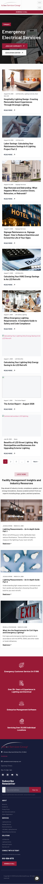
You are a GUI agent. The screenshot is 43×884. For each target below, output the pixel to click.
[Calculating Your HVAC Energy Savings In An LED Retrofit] (21, 259)
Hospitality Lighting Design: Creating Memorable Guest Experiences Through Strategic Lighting (21, 102)
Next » (35, 462)
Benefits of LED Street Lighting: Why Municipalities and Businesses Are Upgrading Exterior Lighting (21, 445)
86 (28, 462)
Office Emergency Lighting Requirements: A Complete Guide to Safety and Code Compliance (20, 321)
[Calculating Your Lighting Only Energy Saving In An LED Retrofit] (21, 345)
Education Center (13, 53)
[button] (21, 474)
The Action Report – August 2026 (19, 404)
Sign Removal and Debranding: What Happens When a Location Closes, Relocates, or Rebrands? (20, 190)
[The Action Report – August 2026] (21, 387)
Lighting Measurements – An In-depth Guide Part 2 (21, 581)
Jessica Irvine (7, 526)
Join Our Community (13, 46)
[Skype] (17, 775)
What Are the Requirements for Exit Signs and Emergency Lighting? (20, 631)
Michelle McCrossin (9, 627)
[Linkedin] (7, 775)
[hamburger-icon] (39, 2)
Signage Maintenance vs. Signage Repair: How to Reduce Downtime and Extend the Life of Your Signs (21, 235)
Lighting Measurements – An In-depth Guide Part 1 (21, 530)
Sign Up (35, 790)
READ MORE (8, 110)
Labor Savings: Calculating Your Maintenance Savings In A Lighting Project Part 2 (19, 146)
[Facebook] (3, 775)
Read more (6, 543)
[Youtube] (12, 775)
